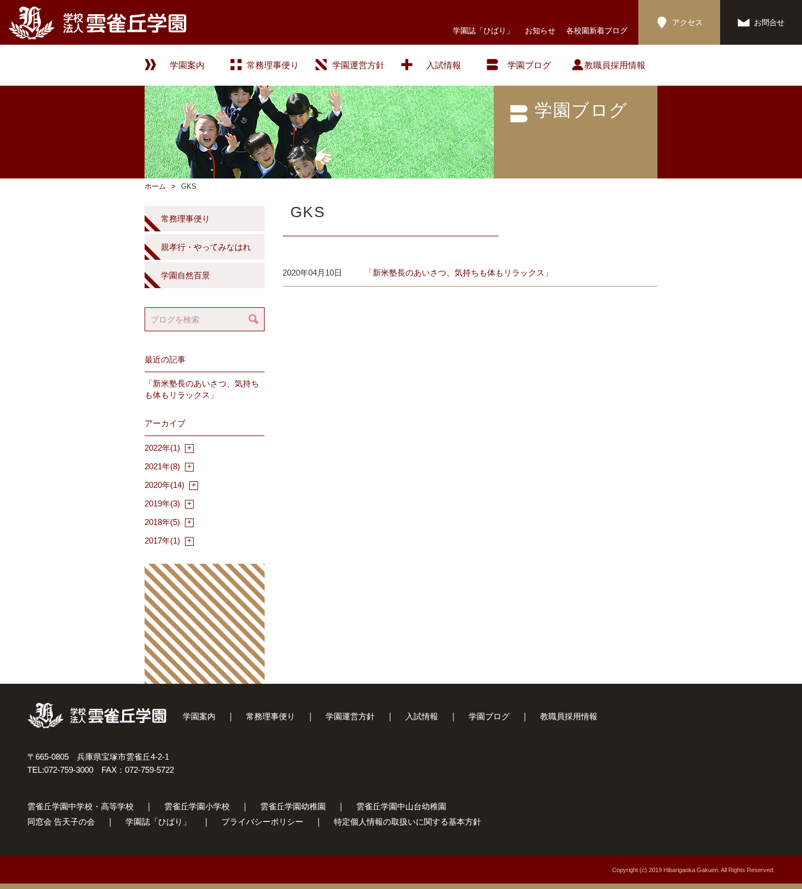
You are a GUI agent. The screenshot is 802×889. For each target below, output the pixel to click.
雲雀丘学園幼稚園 (293, 806)
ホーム (155, 186)
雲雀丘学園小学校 (197, 806)
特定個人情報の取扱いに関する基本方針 (407, 821)
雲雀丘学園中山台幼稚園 (401, 806)
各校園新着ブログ (596, 30)
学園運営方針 (358, 65)
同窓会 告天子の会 (61, 821)
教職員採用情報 (614, 65)
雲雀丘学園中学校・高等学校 (80, 806)
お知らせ (540, 30)
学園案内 (199, 716)
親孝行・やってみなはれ (206, 247)
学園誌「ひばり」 (483, 30)
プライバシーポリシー (262, 821)
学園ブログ (489, 716)
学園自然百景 (185, 275)
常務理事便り (273, 65)
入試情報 (443, 65)
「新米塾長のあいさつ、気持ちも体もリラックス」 (458, 272)
